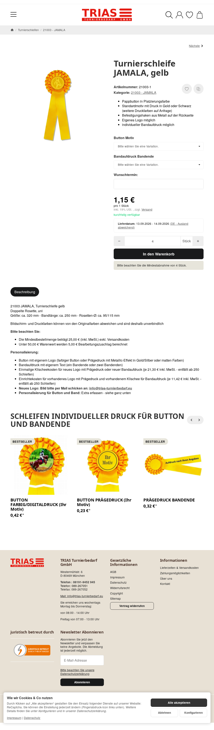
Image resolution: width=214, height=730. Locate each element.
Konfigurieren (193, 713)
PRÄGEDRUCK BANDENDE (169, 500)
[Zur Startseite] (107, 15)
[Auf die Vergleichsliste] (199, 89)
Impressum (14, 718)
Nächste (194, 46)
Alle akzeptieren (179, 703)
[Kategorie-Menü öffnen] (13, 14)
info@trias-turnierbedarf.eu (110, 388)
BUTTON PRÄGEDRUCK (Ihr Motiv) (104, 502)
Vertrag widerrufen (132, 606)
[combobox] (159, 146)
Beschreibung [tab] (24, 291)
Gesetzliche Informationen (123, 562)
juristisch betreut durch (32, 632)
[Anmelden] (179, 15)
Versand (146, 209)
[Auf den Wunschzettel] (187, 89)
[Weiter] (199, 420)
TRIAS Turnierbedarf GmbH (78, 562)
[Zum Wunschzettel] (189, 15)
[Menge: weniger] (119, 241)
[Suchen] (169, 15)
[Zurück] (191, 420)
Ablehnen (164, 713)
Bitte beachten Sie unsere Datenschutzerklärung (77, 672)
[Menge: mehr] (198, 241)
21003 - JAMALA (143, 92)
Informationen (173, 560)
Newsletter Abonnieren (82, 632)
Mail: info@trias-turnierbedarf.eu (81, 596)
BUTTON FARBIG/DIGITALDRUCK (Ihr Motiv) (38, 504)
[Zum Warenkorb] (200, 15)
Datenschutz (32, 718)
